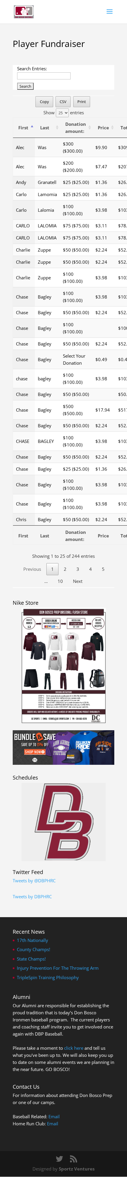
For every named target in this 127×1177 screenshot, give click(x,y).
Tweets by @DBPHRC (34, 880)
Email (54, 1116)
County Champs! (33, 949)
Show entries (63, 112)
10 (60, 581)
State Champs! (31, 959)
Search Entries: (32, 68)
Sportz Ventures (77, 1169)
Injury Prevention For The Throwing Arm (58, 968)
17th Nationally (32, 940)
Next (77, 581)
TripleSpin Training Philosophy (48, 977)
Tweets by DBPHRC (32, 896)
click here (73, 1048)
